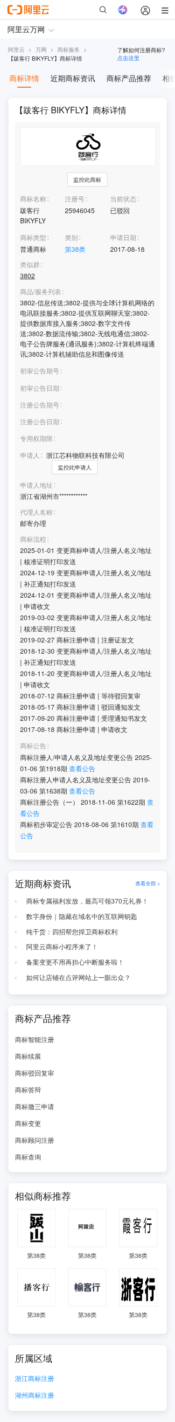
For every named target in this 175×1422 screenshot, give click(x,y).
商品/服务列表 (40, 291)
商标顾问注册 (34, 1140)
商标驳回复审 (34, 1072)
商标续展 (28, 1056)
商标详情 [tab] (24, 78)
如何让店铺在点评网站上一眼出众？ (78, 977)
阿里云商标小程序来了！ (62, 946)
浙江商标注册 (34, 1378)
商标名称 (33, 198)
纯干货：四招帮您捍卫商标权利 (72, 931)
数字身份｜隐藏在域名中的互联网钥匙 (81, 916)
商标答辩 (28, 1089)
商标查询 (28, 1156)
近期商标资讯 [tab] (72, 78)
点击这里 (128, 58)
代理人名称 (36, 512)
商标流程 (33, 539)
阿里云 (16, 49)
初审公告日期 (39, 388)
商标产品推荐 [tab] (128, 78)
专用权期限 (36, 438)
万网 (41, 49)
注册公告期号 (39, 404)
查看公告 (82, 768)
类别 (71, 237)
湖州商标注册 (34, 1395)
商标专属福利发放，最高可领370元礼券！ (87, 900)
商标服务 (68, 49)
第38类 (75, 249)
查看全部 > (147, 883)
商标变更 (28, 1123)
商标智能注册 (34, 1039)
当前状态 (123, 198)
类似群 (30, 264)
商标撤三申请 (34, 1106)
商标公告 (33, 745)
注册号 (74, 198)
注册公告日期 (39, 421)
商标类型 (33, 237)
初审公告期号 (39, 370)
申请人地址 (36, 485)
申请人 (30, 455)
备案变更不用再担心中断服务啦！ (75, 961)
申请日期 (123, 237)
